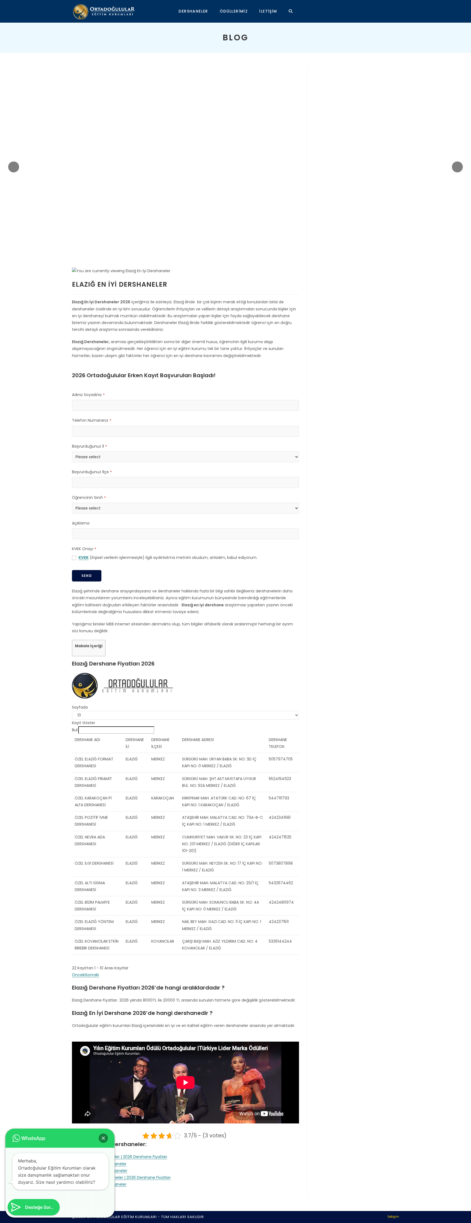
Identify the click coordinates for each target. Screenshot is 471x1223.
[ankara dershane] (123, 685)
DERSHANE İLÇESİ (160, 743)
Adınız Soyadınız (88, 394)
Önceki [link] (78, 975)
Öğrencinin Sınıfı (89, 497)
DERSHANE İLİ (135, 743)
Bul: (75, 730)
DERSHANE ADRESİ (198, 739)
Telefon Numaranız (91, 420)
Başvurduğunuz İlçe (92, 472)
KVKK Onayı (84, 548)
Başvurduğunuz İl (89, 446)
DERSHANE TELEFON (278, 743)
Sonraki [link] (92, 975)
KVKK (83, 557)
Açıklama (80, 523)
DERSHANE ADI (87, 739)
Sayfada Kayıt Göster (83, 715)
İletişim (393, 1216)
